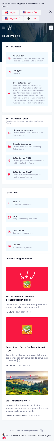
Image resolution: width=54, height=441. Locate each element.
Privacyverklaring (31, 430)
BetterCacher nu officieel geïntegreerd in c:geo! (20, 298)
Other (34, 18)
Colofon (19, 430)
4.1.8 (4, 438)
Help (12, 430)
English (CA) (15, 18)
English (13, 12)
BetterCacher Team (15, 415)
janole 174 (10, 312)
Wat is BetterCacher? (18, 400)
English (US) (32, 12)
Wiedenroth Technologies (40, 435)
